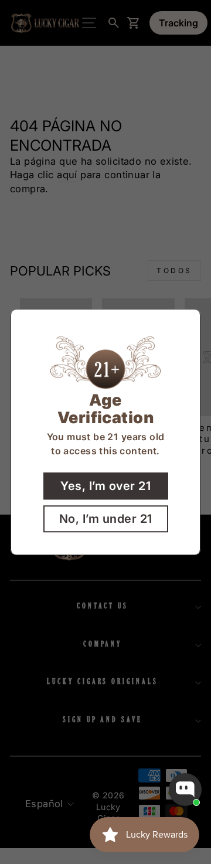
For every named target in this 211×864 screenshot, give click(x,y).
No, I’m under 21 (105, 519)
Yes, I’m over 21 (105, 486)
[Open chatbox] (185, 789)
